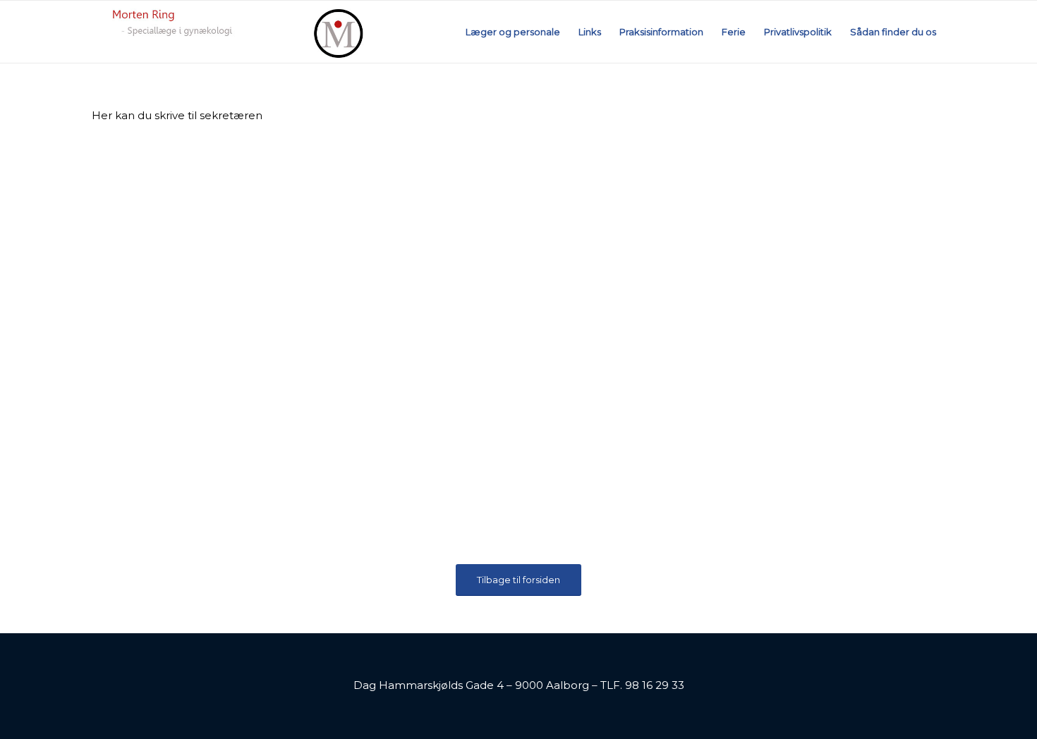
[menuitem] (512, 32)
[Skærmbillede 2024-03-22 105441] (237, 32)
